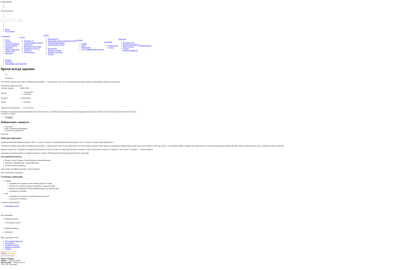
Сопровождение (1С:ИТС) (33, 43)
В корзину (9, 117)
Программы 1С (53, 39)
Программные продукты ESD (16, 64)
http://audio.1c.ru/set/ (12, 206)
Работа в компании (12, 49)
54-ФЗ (83, 46)
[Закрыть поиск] (22, 20)
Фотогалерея (10, 51)
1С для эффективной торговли (92, 49)
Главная (8, 60)
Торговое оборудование (56, 43)
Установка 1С (29, 41)
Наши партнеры (11, 46)
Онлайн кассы (29, 52)
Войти (7, 29)
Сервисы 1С (28, 45)
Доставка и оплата (54, 50)
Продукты (9, 62)
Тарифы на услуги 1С (32, 48)
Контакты (9, 53)
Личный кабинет (145, 46)
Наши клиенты (128, 46)
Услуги (22, 37)
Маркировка (86, 47)
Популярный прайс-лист (14, 241)
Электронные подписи (56, 45)
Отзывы (51, 54)
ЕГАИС (84, 44)
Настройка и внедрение (32, 46)
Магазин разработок (130, 50)
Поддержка (108, 42)
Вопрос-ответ (113, 46)
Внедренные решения (131, 45)
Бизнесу (80, 40)
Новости (8, 42)
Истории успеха (129, 43)
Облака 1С (28, 50)
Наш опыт (122, 39)
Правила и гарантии (55, 52)
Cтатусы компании (12, 44)
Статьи (110, 47)
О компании (5, 36)
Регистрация (9, 31)
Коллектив (9, 47)
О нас (7, 40)
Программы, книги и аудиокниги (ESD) (62, 41)
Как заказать (52, 48)
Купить (46, 35)
